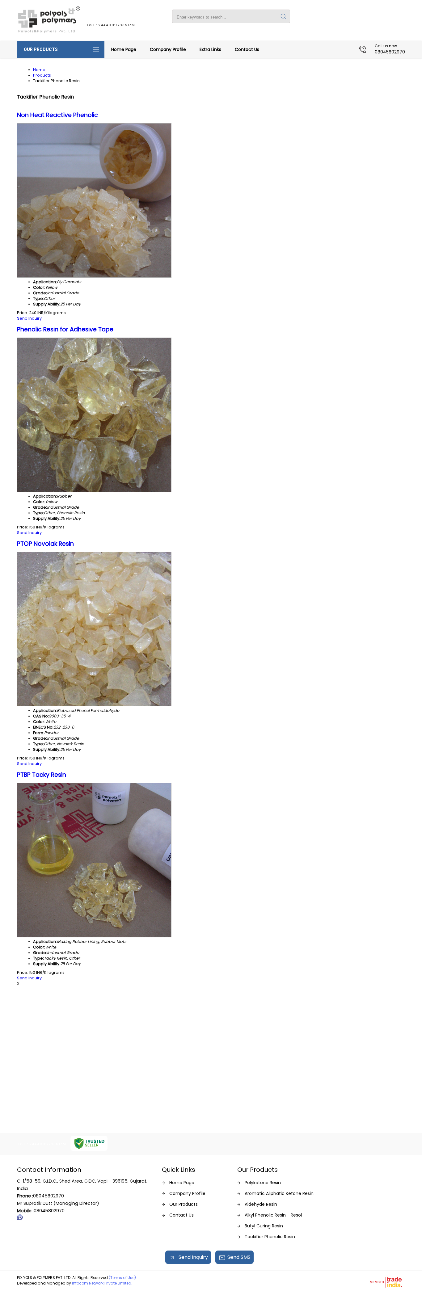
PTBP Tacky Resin (41, 775)
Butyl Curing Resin (264, 1226)
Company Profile (168, 49)
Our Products (41, 49)
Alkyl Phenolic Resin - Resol (273, 1215)
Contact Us (247, 49)
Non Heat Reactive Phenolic (57, 115)
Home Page (123, 49)
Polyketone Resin (263, 1183)
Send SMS (239, 1257)
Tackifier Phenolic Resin (270, 1237)
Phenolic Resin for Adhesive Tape (65, 329)
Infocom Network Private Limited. (102, 1283)
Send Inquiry (29, 318)
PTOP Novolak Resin (45, 544)
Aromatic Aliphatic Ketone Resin (279, 1193)
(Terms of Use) (122, 1277)
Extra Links (210, 49)
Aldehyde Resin (261, 1204)
